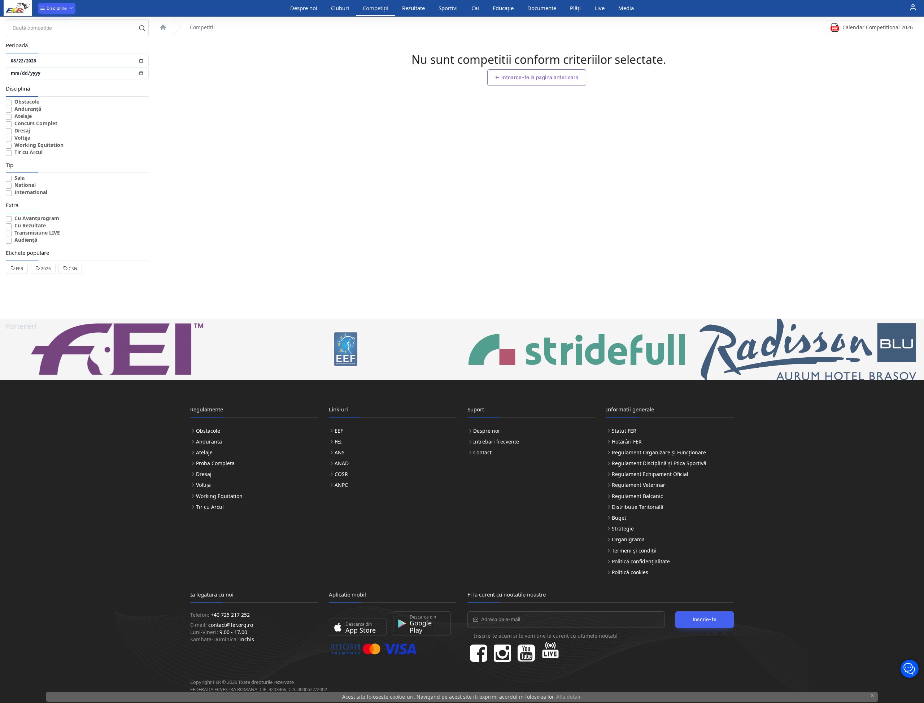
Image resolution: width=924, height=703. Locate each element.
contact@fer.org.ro (230, 624)
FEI (338, 441)
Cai (475, 8)
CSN (72, 269)
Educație (503, 8)
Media (626, 8)
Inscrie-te (705, 619)
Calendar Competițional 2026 (877, 27)
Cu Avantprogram (36, 218)
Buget (619, 517)
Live (599, 8)
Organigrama (628, 539)
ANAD (342, 463)
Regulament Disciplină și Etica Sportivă (659, 463)
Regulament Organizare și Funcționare (659, 452)
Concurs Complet (35, 123)
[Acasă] (163, 27)
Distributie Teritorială (637, 506)
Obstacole (26, 101)
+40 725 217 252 (230, 614)
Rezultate (413, 8)
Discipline (56, 8)
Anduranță (27, 108)
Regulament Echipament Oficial (650, 474)
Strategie (623, 528)
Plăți (575, 8)
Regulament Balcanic (637, 496)
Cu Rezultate (30, 225)
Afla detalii (569, 696)
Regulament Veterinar (638, 484)
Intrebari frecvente (496, 441)
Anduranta (209, 441)
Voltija (22, 137)
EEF (339, 430)
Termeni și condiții (634, 550)
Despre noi (303, 8)
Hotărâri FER (627, 441)
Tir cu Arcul (28, 152)
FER (19, 269)
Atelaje (23, 116)
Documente (541, 8)
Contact (482, 452)
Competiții (375, 8)
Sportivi (448, 8)
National (25, 185)
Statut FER (624, 430)
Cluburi (340, 8)
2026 (45, 269)
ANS (340, 452)
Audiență (25, 239)
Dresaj (22, 130)
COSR (341, 474)
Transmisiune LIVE (37, 232)
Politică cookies (630, 572)
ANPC (341, 484)
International (30, 192)
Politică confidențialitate (641, 561)
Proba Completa (215, 463)
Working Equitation (39, 144)
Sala (19, 177)
